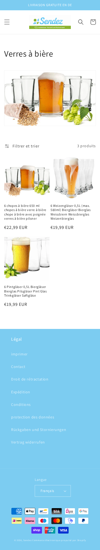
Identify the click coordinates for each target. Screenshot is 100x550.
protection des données (32, 417)
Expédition (20, 391)
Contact (18, 366)
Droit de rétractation (30, 379)
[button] (7, 22)
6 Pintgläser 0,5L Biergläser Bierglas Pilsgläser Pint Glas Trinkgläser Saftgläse (25, 291)
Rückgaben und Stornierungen (38, 429)
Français (47, 490)
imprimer (19, 354)
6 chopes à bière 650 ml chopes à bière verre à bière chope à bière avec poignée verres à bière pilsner (25, 212)
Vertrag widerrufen (28, 442)
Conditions (21, 404)
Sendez (27, 540)
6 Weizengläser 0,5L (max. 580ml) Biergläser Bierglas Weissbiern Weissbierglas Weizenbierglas (71, 212)
